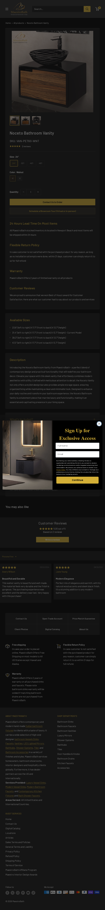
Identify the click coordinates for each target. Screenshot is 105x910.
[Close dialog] (99, 423)
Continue (77, 480)
